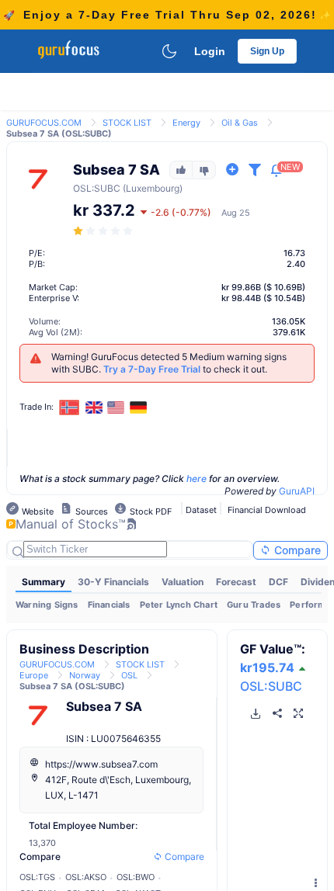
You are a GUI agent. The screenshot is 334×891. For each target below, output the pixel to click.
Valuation (183, 582)
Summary (43, 582)
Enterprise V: (54, 298)
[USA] (116, 407)
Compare (296, 549)
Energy (186, 122)
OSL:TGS (37, 877)
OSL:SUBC (271, 686)
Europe (33, 675)
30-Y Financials (113, 582)
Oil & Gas (239, 122)
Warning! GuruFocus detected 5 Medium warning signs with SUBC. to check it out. (169, 363)
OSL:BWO (136, 877)
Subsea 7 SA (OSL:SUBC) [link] (59, 133)
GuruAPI (297, 491)
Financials (109, 604)
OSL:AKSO (85, 877)
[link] (44, 121)
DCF (278, 582)
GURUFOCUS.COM (44, 122)
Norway (84, 675)
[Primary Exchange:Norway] (69, 407)
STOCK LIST (127, 122)
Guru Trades (253, 604)
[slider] (104, 231)
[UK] (94, 407)
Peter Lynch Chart (178, 604)
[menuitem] (43, 582)
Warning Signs (47, 604)
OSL (82, 188)
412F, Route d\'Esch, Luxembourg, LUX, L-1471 (118, 787)
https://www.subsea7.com (101, 764)
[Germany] (138, 407)
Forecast (236, 582)
